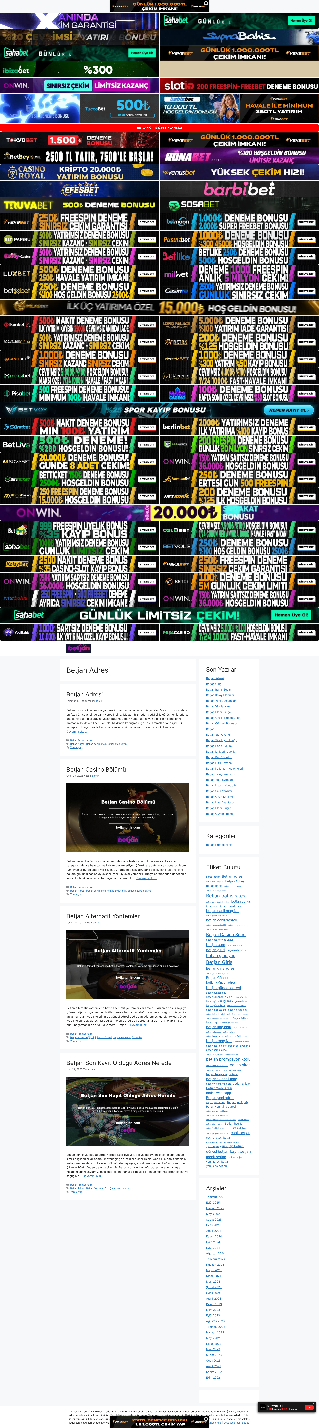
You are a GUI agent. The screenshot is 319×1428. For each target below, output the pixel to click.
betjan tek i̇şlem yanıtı (232, 1070)
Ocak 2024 (213, 1293)
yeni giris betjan (216, 1166)
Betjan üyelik (233, 1123)
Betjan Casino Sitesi (226, 934)
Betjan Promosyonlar (81, 740)
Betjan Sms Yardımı (219, 791)
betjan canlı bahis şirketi (216, 916)
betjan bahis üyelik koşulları (218, 902)
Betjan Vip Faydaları (219, 779)
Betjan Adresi (84, 694)
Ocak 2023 (213, 1360)
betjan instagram (237, 1009)
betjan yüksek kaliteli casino (218, 1115)
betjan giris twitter (237, 950)
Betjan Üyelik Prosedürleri (223, 717)
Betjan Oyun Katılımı (219, 796)
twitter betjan (235, 1157)
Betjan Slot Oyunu (218, 734)
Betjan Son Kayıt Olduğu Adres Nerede (119, 1062)
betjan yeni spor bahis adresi (218, 1111)
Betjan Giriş (213, 684)
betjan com (215, 944)
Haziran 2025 (215, 1208)
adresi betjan (213, 876)
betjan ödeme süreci (214, 1124)
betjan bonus (241, 901)
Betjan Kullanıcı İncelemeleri (224, 768)
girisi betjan (212, 1146)
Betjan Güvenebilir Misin (219, 996)
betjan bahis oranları (232, 886)
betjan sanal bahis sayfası (217, 1066)
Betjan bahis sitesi (96, 743)
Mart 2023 (213, 1349)
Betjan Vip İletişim (218, 706)
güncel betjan (217, 1151)
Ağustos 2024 (215, 1253)
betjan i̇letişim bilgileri (215, 1014)
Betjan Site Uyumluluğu (221, 740)
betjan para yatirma (239, 1045)
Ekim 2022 (213, 1377)
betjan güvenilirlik (241, 997)
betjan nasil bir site (216, 1045)
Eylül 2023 (213, 1315)
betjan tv (233, 1074)
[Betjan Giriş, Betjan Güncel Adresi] (78, 648)
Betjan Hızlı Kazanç (219, 763)
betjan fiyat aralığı (234, 945)
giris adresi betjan (216, 1142)
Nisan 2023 (213, 1343)
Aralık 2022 (213, 1366)
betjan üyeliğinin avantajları (217, 1128)
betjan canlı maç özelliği (216, 925)
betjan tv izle (241, 1083)
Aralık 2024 (213, 1230)
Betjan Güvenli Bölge (220, 813)
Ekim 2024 (213, 1242)
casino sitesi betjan (219, 1137)
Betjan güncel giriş (216, 992)
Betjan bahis (214, 885)
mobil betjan (216, 1157)
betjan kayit (212, 1022)
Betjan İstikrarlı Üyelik (220, 751)
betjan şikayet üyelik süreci (217, 1133)
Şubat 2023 (214, 1355)
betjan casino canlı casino (217, 929)
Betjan (210, 729)
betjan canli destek (230, 906)
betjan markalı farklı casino (236, 1036)
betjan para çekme (216, 1049)
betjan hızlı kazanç (216, 1009)
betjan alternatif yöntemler (127, 1037)
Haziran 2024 (215, 1264)
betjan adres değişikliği (83, 1037)
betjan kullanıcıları (213, 1032)
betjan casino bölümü (139, 890)
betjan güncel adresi (223, 988)
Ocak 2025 (213, 1225)
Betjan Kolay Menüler (220, 695)
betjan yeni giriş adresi (221, 1106)
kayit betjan (240, 1151)
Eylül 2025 (213, 1202)
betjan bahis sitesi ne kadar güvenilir (106, 890)
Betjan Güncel (217, 978)
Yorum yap (76, 747)
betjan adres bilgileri (215, 882)
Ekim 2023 (213, 1309)
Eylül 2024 (213, 1247)
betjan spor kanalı (213, 1070)
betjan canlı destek (221, 920)
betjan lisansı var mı (214, 1036)
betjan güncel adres (221, 982)
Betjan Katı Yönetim (219, 757)
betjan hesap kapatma (236, 1006)
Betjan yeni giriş (237, 1102)
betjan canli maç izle (222, 911)
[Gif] (159, 307)
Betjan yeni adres (220, 1098)
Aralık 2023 (213, 1298)
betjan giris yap (220, 955)
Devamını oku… (76, 731)
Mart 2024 (213, 1281)
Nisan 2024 (213, 1276)
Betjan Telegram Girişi (220, 774)
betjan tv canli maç (221, 1079)
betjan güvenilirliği (216, 1001)
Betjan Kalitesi (240, 1018)
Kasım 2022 (214, 1372)
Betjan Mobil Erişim (218, 808)
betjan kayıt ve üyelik (229, 1022)
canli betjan (240, 1133)
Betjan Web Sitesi (219, 1088)
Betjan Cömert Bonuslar (222, 723)
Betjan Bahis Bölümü (219, 746)
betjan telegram (216, 1074)
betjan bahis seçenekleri (216, 890)
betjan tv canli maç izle (218, 1083)
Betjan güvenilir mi (237, 1001)
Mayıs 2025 (213, 1214)
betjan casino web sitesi (219, 939)
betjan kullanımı (229, 1032)
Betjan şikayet (238, 1127)
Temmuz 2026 (215, 1197)
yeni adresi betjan (218, 1161)
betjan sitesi (240, 1065)
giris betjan (233, 1142)
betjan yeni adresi (215, 1102)
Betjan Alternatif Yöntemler (103, 916)
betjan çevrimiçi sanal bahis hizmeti (221, 1120)
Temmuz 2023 (215, 1326)
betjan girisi (215, 950)
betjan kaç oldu (218, 1027)
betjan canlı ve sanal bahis (239, 925)
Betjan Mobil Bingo (218, 712)
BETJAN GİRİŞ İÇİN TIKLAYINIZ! (159, 127)
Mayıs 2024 (214, 1270)
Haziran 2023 (215, 1332)
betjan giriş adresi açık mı (217, 973)
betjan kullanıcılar (240, 1027)
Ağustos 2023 (215, 1321)
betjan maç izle (219, 1041)
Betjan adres (232, 876)
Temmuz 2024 (215, 1259)
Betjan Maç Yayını (117, 743)
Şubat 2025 (214, 1219)
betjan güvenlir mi (215, 1005)
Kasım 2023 (214, 1304)
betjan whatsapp (218, 1093)
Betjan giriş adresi (220, 968)
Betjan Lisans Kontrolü (221, 785)
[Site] (79, 221)
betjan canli (212, 906)
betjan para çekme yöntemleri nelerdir (222, 1054)
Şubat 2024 (214, 1287)
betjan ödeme (243, 1120)
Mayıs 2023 (214, 1338)
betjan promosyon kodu (228, 1059)
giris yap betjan (232, 1146)
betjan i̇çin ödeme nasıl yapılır (218, 1018)
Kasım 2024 (214, 1236)
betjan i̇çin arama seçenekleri (239, 1014)
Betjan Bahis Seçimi (219, 689)
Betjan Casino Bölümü (96, 769)
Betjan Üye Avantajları (220, 802)
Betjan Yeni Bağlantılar (221, 700)
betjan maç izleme (241, 1041)
